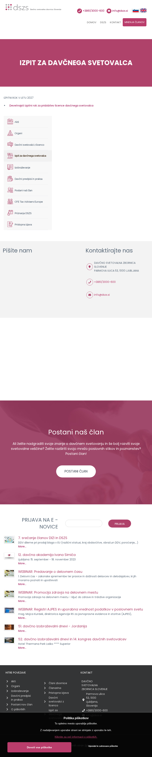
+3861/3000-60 (104, 282)
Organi (15, 686)
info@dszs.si (120, 11)
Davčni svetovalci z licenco (56, 701)
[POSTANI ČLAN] (76, 466)
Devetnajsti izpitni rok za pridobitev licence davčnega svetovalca (50, 105)
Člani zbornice (58, 683)
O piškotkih (18, 709)
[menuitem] (91, 23)
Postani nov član (21, 704)
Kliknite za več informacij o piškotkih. (76, 736)
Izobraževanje (20, 691)
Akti (13, 681)
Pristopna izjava (59, 693)
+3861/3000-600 (93, 11)
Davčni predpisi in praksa (21, 698)
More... (22, 546)
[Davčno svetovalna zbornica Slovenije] (33, 9)
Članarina (55, 688)
